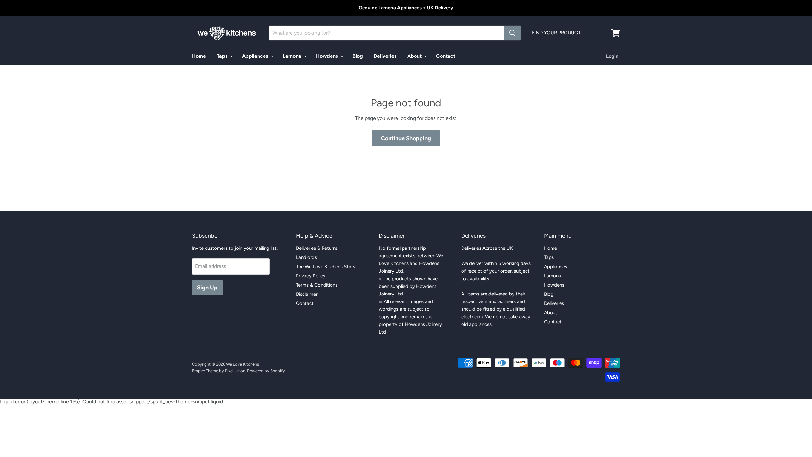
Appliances (255, 56)
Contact (445, 56)
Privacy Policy (310, 276)
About (415, 56)
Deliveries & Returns (317, 248)
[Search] (512, 33)
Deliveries (385, 56)
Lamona (293, 56)
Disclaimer (307, 294)
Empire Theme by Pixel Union (218, 370)
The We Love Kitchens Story (326, 266)
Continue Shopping (406, 138)
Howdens (327, 56)
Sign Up (207, 287)
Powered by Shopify (266, 370)
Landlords (306, 257)
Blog (357, 56)
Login (612, 56)
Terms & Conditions (316, 285)
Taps (223, 56)
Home (199, 56)
